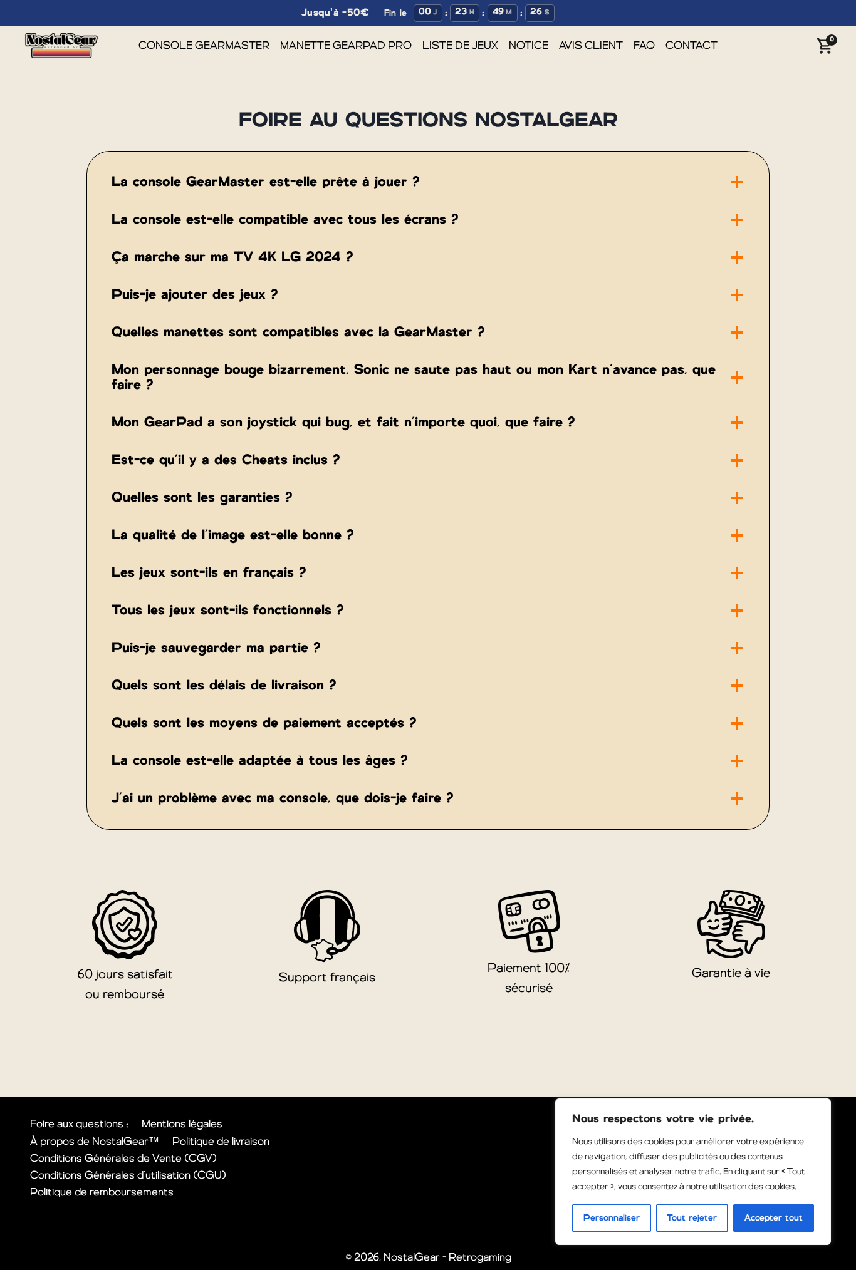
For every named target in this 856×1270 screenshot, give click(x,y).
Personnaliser (611, 1218)
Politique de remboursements (102, 1192)
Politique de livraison (220, 1142)
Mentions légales (182, 1124)
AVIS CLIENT (591, 46)
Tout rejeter (692, 1218)
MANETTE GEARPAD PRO (346, 46)
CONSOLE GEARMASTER (203, 46)
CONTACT (691, 46)
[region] (693, 1171)
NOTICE (528, 46)
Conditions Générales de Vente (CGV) (123, 1159)
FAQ (644, 46)
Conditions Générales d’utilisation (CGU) (128, 1175)
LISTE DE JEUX (460, 46)
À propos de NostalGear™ (94, 1142)
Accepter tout (773, 1218)
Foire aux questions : (79, 1124)
